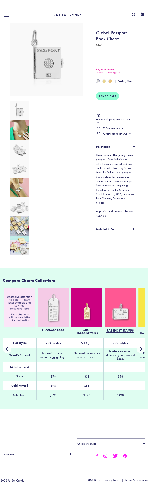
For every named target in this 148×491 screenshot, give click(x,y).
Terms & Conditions (136, 480)
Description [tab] (103, 147)
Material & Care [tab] (106, 229)
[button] (141, 7)
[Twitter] (115, 455)
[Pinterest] (125, 455)
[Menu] (7, 15)
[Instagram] (105, 455)
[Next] (7, 349)
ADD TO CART (107, 96)
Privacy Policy (112, 480)
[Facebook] (97, 455)
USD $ (92, 480)
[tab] (115, 185)
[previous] (141, 349)
